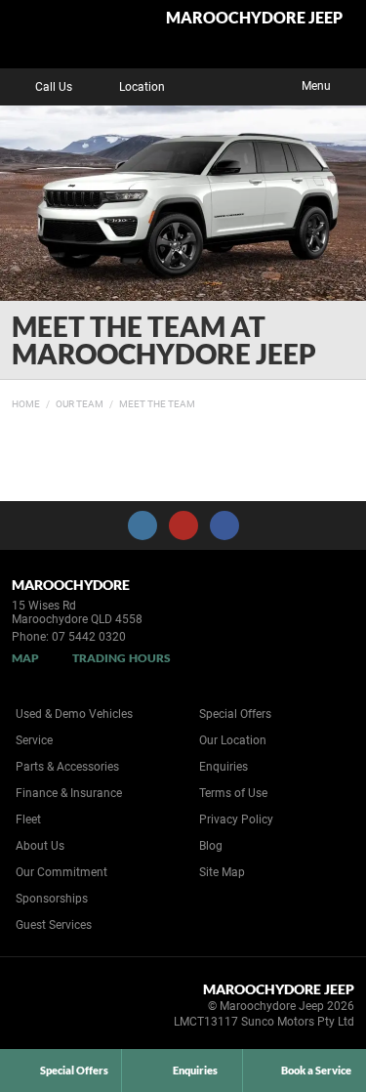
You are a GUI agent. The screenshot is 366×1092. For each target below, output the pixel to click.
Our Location (232, 740)
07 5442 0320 (89, 637)
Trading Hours (121, 658)
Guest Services (54, 925)
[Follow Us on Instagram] (142, 525)
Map (25, 658)
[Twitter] (26, 401)
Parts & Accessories (67, 767)
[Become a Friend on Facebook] (224, 525)
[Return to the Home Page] (47, 1009)
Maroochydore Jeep (254, 18)
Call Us (53, 87)
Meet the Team (157, 404)
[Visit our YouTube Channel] (183, 525)
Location (142, 87)
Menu (316, 86)
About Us (40, 846)
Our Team (79, 404)
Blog (211, 846)
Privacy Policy (236, 819)
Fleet (28, 819)
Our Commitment (61, 872)
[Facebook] (8, 401)
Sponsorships (52, 898)
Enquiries (223, 767)
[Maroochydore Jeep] (63, 34)
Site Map (222, 872)
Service (34, 740)
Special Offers (235, 714)
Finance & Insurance (69, 793)
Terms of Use (233, 793)
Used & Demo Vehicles (74, 714)
